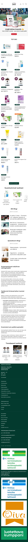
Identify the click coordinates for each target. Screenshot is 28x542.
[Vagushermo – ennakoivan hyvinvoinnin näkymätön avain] (5, 254)
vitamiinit (3, 283)
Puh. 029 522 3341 (5, 475)
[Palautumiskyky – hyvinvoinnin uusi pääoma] (5, 249)
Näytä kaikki (14, 183)
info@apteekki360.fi (5, 442)
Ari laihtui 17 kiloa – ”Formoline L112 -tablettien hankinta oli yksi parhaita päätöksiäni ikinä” (18, 217)
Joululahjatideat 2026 (5, 405)
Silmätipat (3, 423)
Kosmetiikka (3, 413)
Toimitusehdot (4, 383)
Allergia (2, 407)
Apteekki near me (4, 427)
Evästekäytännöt (4, 395)
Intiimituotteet (4, 421)
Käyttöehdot (3, 381)
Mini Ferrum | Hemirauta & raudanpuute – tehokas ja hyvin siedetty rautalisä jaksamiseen (18, 224)
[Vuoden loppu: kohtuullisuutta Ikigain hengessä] (5, 260)
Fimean (2, 472)
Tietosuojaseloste (4, 389)
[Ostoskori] (25, 4)
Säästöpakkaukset (5, 401)
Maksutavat (3, 385)
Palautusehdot (4, 387)
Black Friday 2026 (5, 403)
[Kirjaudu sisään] (20, 4)
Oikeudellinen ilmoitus (5, 391)
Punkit (2, 409)
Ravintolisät (3, 415)
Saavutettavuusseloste (5, 397)
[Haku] (23, 4)
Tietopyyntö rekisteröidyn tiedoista (8, 393)
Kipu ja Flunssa (4, 417)
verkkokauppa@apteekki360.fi (8, 435)
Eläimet (2, 425)
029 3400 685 (6, 432)
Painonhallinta (4, 419)
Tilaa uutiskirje (6, 445)
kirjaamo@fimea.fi (5, 474)
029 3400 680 (6, 439)
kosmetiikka (8, 283)
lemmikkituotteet (16, 283)
